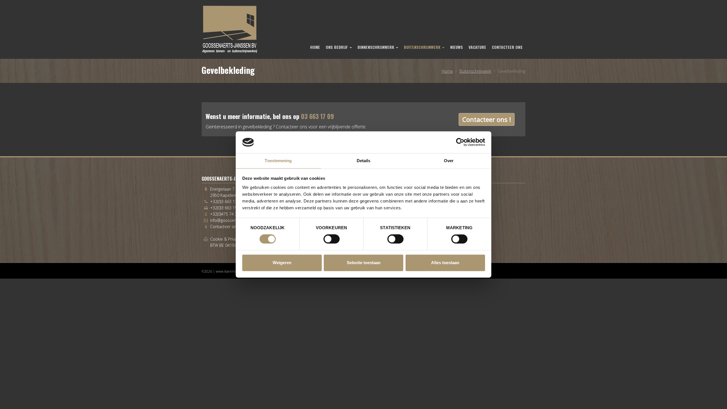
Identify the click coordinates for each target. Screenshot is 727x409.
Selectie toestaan (364, 262)
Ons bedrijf (337, 47)
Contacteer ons (507, 47)
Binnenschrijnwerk (376, 47)
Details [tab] (364, 160)
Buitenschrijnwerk (423, 47)
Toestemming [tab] (278, 160)
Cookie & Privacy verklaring (234, 239)
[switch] (331, 239)
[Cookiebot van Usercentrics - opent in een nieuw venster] (460, 142)
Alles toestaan (445, 262)
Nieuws (456, 47)
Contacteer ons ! (486, 119)
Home (315, 47)
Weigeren (282, 262)
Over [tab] (449, 160)
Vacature (477, 47)
